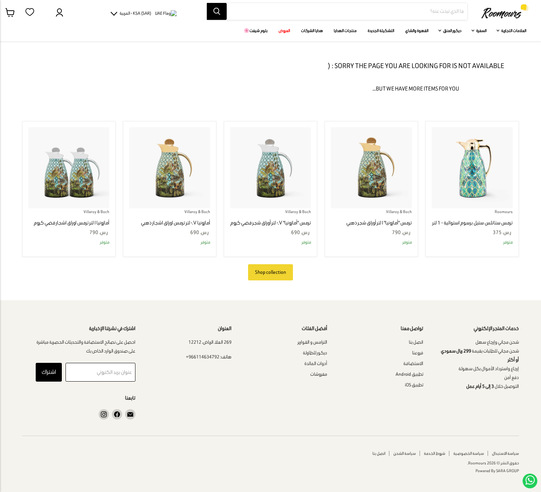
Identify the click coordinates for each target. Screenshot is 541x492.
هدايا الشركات (312, 30)
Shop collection (270, 272)
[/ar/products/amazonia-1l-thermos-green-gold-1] (472, 167)
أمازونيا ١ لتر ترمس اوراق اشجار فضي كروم (71, 222)
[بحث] (217, 11)
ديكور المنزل (452, 30)
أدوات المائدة (315, 363)
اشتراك (49, 372)
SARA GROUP (507, 471)
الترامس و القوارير (312, 342)
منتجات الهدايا (345, 30)
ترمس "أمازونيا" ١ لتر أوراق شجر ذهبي (379, 222)
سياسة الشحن (404, 453)
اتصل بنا (416, 342)
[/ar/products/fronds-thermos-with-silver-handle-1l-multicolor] (68, 167)
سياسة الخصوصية (468, 453)
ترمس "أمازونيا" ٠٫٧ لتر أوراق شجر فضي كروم (270, 222)
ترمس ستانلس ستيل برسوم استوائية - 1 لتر (472, 222)
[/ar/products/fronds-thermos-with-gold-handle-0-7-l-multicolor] (169, 167)
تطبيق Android (409, 374)
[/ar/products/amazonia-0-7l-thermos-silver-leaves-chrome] (270, 167)
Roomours (504, 212)
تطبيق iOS (414, 384)
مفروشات (318, 374)
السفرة (481, 30)
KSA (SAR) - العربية (135, 13)
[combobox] (347, 11)
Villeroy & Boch (399, 212)
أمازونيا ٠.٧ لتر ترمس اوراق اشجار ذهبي (175, 222)
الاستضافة (413, 363)
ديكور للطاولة (315, 352)
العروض (284, 30)
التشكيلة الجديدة (381, 30)
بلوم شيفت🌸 (256, 30)
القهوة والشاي (416, 30)
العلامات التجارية (513, 30)
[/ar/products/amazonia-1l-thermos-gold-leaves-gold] (371, 167)
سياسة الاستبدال (505, 453)
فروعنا (417, 352)
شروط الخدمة (434, 453)
